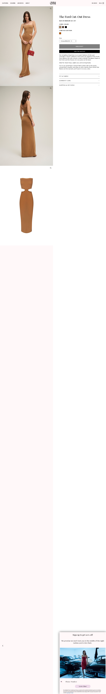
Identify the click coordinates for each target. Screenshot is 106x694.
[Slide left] (2, 645)
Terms (72, 692)
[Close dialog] (104, 634)
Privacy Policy (69, 692)
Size (60, 38)
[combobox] (62, 681)
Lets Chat (83, 686)
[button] (6, 3)
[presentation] (26, 46)
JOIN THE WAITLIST (79, 51)
